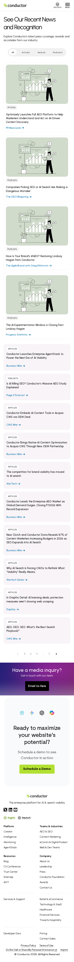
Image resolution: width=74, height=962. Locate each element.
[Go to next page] (57, 654)
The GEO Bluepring (37, 168)
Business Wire (37, 357)
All (12, 52)
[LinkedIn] (10, 809)
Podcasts (58, 52)
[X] (5, 809)
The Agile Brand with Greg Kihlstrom (37, 237)
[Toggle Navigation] (67, 5)
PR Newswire (37, 97)
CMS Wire (37, 416)
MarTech (37, 475)
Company (45, 856)
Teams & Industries (51, 826)
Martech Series (37, 571)
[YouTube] (15, 809)
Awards (42, 52)
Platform (9, 826)
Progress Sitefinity (37, 306)
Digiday (37, 601)
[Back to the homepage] (15, 5)
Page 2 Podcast (37, 387)
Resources (9, 856)
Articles (26, 52)
